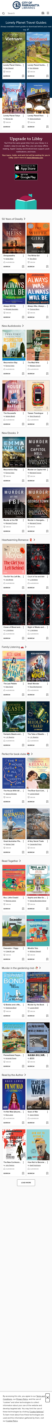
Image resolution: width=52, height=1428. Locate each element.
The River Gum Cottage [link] (37, 791)
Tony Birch (33, 259)
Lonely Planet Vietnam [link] (12, 65)
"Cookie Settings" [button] (36, 1412)
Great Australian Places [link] (13, 841)
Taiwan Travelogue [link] (35, 413)
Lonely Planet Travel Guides (26, 23)
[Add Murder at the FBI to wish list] (23, 531)
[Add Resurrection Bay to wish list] (23, 373)
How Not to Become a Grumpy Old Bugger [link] (37, 1162)
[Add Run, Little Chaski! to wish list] (23, 909)
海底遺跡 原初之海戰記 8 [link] (37, 1055)
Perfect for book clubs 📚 (16, 754)
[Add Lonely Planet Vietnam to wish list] (23, 76)
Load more (26, 1183)
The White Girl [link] (34, 256)
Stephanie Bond (11, 1008)
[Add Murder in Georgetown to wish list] (47, 531)
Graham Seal (10, 844)
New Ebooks (9, 433)
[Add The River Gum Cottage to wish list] (47, 801)
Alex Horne (9, 687)
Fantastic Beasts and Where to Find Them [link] (13, 734)
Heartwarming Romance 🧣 (17, 540)
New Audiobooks (12, 326)
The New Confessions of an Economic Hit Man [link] (13, 1162)
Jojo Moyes (9, 580)
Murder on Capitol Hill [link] (37, 470)
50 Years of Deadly (12, 219)
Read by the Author (13, 1075)
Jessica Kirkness (11, 794)
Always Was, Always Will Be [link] (37, 306)
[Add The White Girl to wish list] (47, 266)
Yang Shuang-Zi (35, 416)
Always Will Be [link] (10, 306)
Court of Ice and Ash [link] (36, 577)
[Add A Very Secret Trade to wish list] (47, 852)
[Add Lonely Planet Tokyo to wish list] (23, 127)
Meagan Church (35, 366)
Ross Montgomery (36, 687)
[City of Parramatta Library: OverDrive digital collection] (26, 5)
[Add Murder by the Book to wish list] (47, 1016)
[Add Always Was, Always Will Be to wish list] (47, 317)
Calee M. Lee (10, 951)
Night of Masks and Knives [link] (37, 627)
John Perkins (10, 1165)
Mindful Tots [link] (33, 948)
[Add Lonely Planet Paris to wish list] (47, 127)
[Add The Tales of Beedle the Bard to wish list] (47, 745)
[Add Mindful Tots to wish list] (47, 959)
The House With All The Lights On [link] (13, 791)
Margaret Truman (35, 473)
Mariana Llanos (11, 901)
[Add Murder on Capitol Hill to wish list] (47, 481)
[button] (23, 65)
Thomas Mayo (34, 309)
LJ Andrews (34, 580)
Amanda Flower (11, 1058)
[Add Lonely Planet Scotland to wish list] (47, 76)
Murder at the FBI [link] (11, 520)
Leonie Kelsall (34, 794)
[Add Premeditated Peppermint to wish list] (23, 1066)
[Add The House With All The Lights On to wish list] (23, 801)
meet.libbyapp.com (35, 157)
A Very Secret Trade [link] (36, 841)
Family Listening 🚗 (13, 647)
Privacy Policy (22, 1399)
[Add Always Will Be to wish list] (23, 317)
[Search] (3, 13)
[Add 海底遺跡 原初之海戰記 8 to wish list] (47, 1066)
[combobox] (21, 13)
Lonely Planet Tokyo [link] (11, 116)
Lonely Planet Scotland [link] (37, 65)
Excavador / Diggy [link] (11, 948)
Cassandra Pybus (35, 844)
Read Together (10, 861)
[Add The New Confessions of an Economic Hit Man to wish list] (23, 1173)
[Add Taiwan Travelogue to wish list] (47, 424)
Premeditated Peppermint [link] (13, 1055)
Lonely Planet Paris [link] (35, 116)
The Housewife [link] (10, 413)
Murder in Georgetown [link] (37, 520)
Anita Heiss (9, 259)
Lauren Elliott (34, 1008)
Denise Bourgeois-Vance (38, 901)
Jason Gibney (34, 1115)
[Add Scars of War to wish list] (47, 1123)
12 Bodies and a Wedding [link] (13, 1005)
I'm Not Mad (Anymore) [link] (13, 1112)
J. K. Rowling (10, 737)
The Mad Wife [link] (33, 363)
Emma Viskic (10, 366)
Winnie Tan (9, 119)
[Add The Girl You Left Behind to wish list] (23, 587)
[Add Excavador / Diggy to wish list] (23, 959)
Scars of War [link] (33, 1112)
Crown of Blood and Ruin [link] (13, 627)
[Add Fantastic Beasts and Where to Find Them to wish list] (23, 745)
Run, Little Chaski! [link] (11, 898)
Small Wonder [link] (33, 684)
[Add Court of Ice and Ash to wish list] (47, 587)
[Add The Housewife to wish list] (23, 424)
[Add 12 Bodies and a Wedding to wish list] (23, 1016)
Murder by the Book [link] (36, 1005)
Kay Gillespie (34, 68)
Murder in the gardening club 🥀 (20, 968)
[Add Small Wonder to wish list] (47, 695)
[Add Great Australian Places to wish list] (23, 852)
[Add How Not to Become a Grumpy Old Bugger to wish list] (47, 1173)
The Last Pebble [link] (10, 684)
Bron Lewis (9, 1115)
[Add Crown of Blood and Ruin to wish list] (23, 638)
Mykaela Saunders (12, 309)
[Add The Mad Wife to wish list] (47, 373)
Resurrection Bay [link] (10, 363)
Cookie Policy (12, 1421)
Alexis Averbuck (35, 119)
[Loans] (43, 14)
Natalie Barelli (10, 416)
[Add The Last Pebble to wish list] (23, 695)
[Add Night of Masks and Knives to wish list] (47, 638)
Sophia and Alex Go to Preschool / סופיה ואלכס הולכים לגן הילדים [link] (37, 898)
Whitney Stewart (35, 951)
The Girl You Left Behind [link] (13, 577)
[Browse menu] (48, 13)
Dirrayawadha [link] (9, 256)
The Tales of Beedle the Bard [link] (37, 734)
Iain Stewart (9, 68)
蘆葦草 (32, 1058)
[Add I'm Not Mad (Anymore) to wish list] (23, 1123)
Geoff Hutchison (35, 1165)
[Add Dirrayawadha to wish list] (23, 266)
